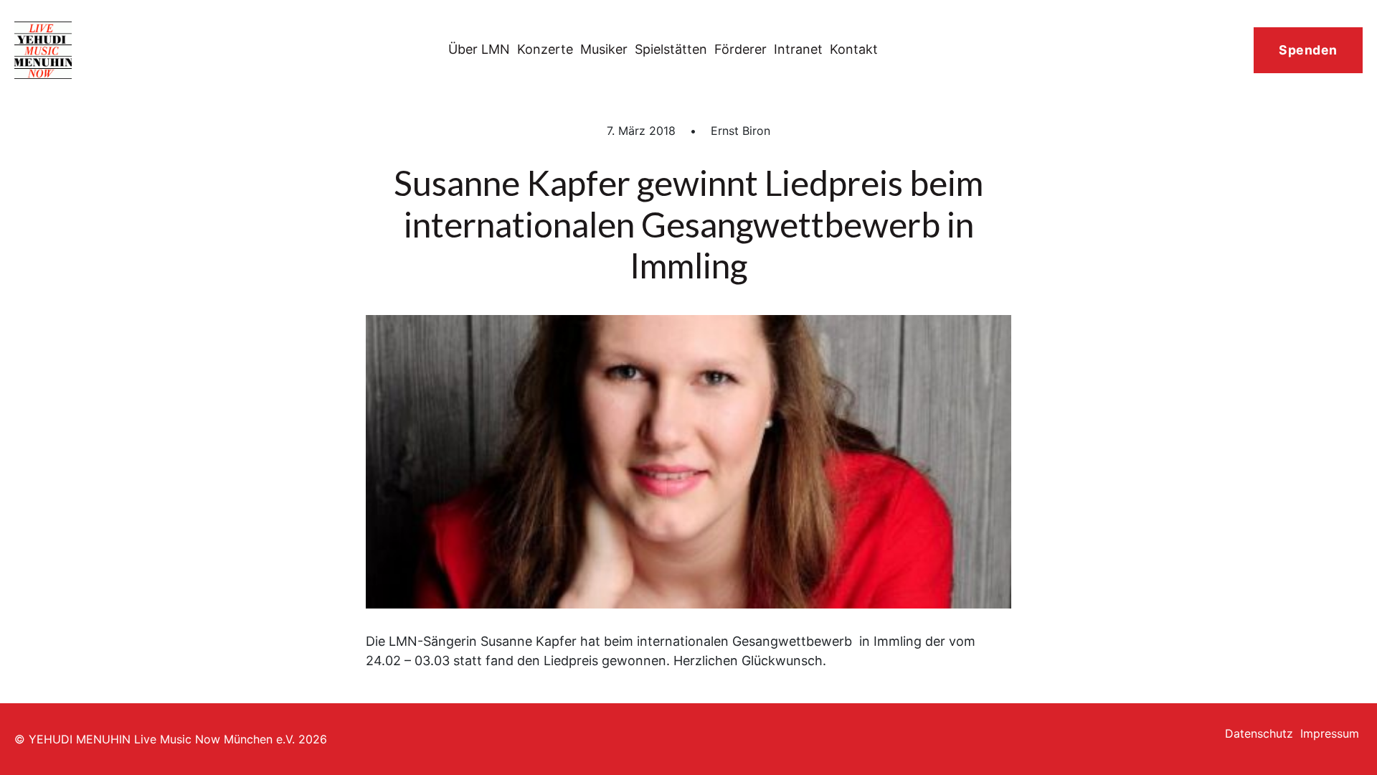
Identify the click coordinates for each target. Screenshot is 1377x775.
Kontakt (854, 49)
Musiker (604, 49)
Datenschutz (1259, 733)
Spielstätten (671, 49)
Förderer (740, 49)
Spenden (1308, 49)
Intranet (798, 49)
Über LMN (479, 49)
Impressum (1329, 733)
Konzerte (545, 49)
